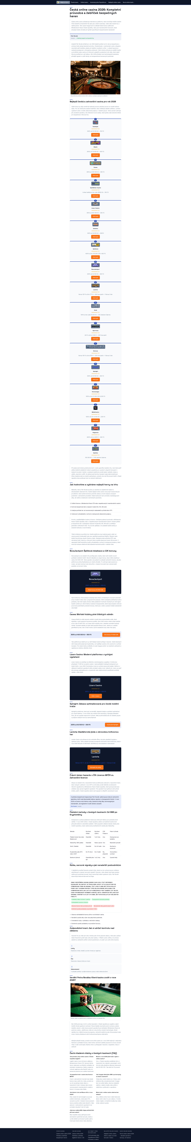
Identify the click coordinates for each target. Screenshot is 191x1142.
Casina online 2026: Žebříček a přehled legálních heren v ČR (78, 1135)
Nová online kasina (129, 2)
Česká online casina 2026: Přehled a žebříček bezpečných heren (63, 1135)
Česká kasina (75, 2)
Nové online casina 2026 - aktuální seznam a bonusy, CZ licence (127, 1135)
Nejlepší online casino (115, 2)
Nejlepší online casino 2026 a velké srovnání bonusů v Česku (110, 1135)
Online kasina (85, 2)
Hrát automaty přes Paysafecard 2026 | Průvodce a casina (93, 1137)
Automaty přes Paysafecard (98, 2)
